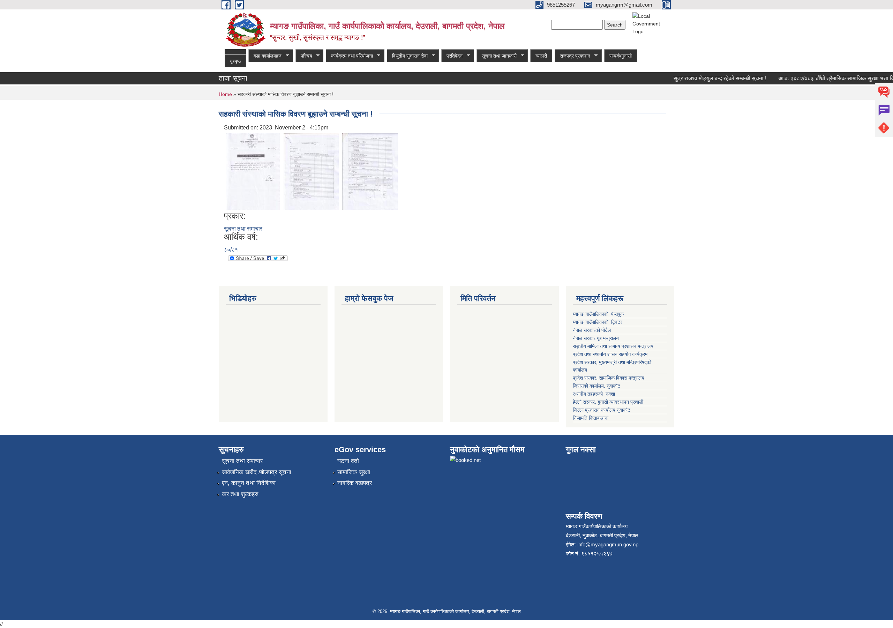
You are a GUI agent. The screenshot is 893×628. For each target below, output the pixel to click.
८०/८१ (231, 250)
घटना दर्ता (348, 461)
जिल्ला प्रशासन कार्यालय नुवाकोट (601, 410)
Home (225, 94)
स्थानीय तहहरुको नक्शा (594, 394)
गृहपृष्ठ (235, 61)
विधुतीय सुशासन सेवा (407, 56)
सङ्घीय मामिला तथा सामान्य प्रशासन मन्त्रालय (613, 346)
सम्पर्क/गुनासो (620, 56)
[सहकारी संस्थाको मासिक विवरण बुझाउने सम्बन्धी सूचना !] (253, 171)
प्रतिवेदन (452, 56)
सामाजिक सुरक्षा (353, 472)
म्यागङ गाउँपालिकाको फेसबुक (598, 314)
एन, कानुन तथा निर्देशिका (249, 483)
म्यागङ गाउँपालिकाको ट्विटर (598, 322)
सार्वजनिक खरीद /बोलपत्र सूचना (256, 472)
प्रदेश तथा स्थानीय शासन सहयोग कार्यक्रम (610, 354)
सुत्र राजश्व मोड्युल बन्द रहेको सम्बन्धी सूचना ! (711, 78)
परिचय (303, 56)
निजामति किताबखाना (590, 418)
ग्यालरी (541, 56)
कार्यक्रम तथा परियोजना (349, 56)
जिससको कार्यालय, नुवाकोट (596, 386)
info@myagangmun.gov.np (607, 544)
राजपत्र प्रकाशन (572, 56)
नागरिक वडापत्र (354, 483)
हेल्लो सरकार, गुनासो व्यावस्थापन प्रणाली (608, 402)
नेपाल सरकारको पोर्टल (592, 330)
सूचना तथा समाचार (243, 229)
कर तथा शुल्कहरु (240, 494)
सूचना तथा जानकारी (496, 56)
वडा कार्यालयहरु (265, 56)
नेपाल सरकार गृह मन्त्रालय (596, 338)
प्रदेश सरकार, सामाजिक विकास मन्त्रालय (608, 378)
